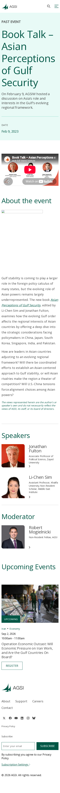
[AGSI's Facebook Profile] (10, 718)
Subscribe (47, 746)
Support (21, 701)
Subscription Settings (15, 764)
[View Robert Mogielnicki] (13, 537)
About (6, 701)
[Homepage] (9, 6)
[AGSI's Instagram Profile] (28, 718)
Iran (4, 628)
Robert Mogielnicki (40, 529)
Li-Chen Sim (40, 477)
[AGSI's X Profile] (4, 718)
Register (12, 666)
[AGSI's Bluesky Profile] (33, 718)
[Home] (30, 687)
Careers (37, 701)
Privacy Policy (8, 726)
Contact (7, 708)
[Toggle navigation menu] (56, 6)
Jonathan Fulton (38, 448)
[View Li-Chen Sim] (13, 486)
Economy (15, 628)
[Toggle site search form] (48, 6)
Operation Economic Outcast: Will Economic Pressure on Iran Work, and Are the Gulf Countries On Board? (27, 650)
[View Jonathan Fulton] (13, 455)
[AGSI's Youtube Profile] (16, 718)
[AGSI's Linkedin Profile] (22, 718)
